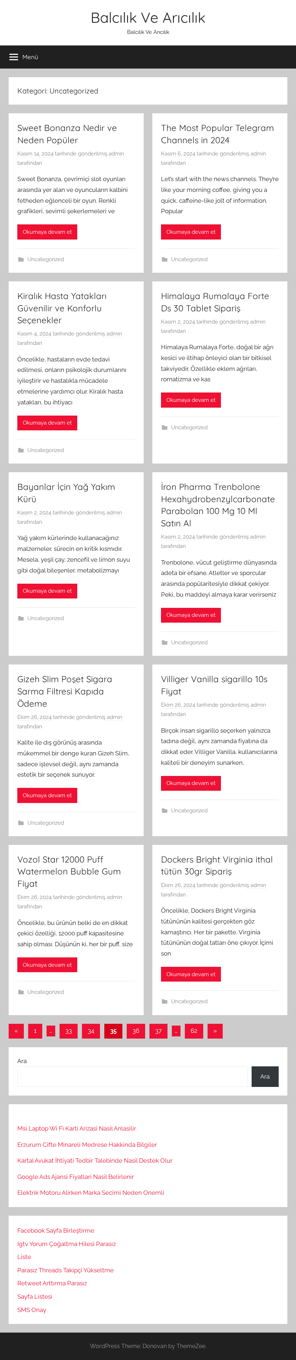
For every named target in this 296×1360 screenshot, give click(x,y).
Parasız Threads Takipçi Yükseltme (65, 1270)
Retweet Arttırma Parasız (52, 1283)
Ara (22, 1061)
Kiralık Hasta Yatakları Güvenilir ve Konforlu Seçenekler (61, 307)
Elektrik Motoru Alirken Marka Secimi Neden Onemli (90, 1192)
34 (91, 1030)
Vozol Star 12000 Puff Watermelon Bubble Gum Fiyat (69, 871)
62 (194, 1030)
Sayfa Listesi (34, 1296)
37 (158, 1030)
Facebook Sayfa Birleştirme (55, 1230)
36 (135, 1030)
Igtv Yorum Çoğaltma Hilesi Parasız (66, 1243)
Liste (24, 1256)
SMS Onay (31, 1309)
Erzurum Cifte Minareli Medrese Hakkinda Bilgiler (87, 1144)
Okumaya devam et (47, 232)
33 (68, 1030)
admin (116, 153)
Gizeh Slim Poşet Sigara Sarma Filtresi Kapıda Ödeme (64, 691)
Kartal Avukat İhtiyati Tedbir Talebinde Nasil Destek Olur (95, 1160)
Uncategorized (45, 259)
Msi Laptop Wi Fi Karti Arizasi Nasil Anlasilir (76, 1128)
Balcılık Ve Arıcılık (148, 17)
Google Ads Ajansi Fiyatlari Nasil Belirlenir (75, 1176)
